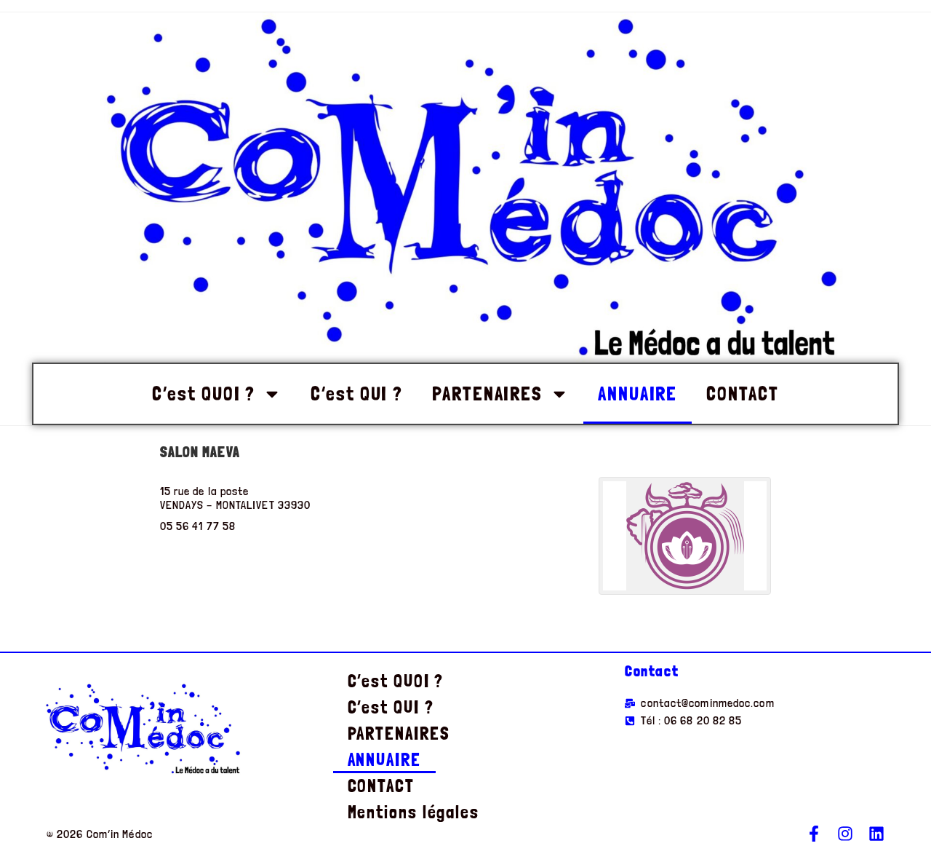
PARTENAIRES (487, 393)
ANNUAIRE (637, 393)
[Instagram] (845, 834)
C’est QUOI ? (203, 393)
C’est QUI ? (357, 393)
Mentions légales (413, 812)
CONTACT (742, 393)
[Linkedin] (876, 834)
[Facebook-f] (814, 834)
